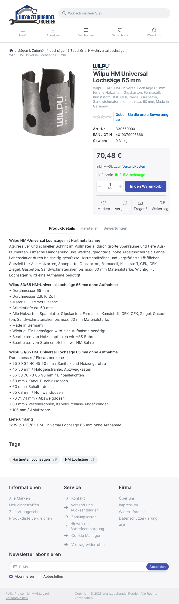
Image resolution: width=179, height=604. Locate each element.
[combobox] (114, 13)
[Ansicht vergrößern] (47, 102)
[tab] (62, 228)
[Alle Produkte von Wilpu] (101, 67)
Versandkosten (133, 166)
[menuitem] (34, 460)
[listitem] (47, 102)
